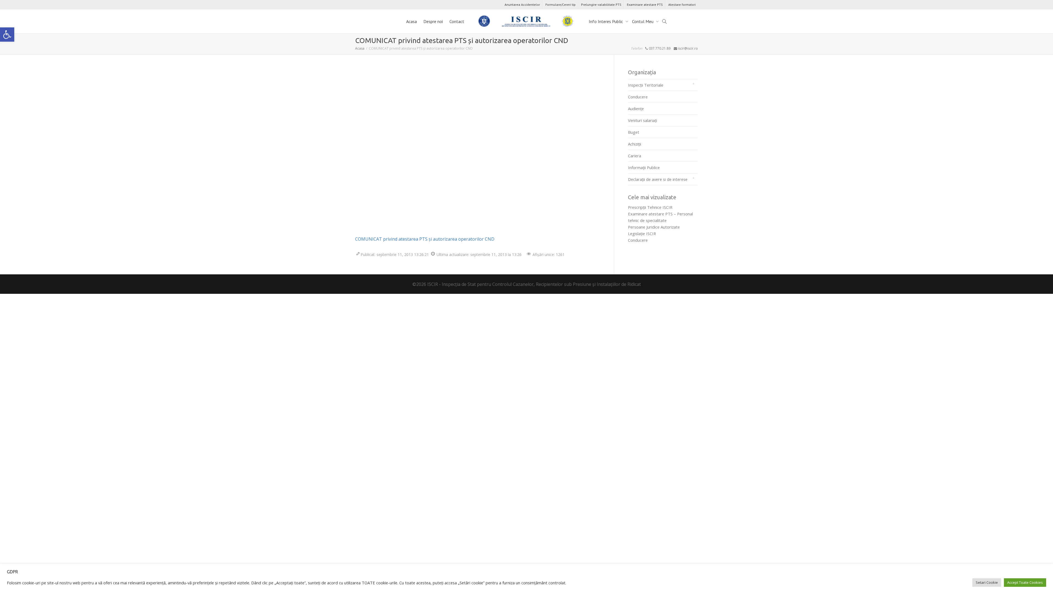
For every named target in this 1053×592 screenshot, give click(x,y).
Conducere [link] (638, 96)
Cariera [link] (634, 155)
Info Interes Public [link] (606, 21)
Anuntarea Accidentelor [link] (522, 4)
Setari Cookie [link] (987, 582)
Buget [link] (633, 132)
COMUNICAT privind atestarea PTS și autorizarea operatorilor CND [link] (424, 239)
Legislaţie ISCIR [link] (642, 233)
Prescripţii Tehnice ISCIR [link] (650, 207)
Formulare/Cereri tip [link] (560, 4)
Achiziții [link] (634, 144)
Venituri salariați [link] (642, 120)
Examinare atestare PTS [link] (645, 4)
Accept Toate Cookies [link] (1025, 582)
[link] (7, 34)
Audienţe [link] (636, 108)
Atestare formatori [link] (682, 4)
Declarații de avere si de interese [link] (657, 179)
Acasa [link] (411, 21)
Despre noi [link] (433, 21)
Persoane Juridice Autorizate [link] (654, 227)
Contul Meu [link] (643, 21)
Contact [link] (456, 21)
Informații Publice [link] (644, 167)
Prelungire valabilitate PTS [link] (601, 4)
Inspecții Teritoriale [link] (645, 85)
